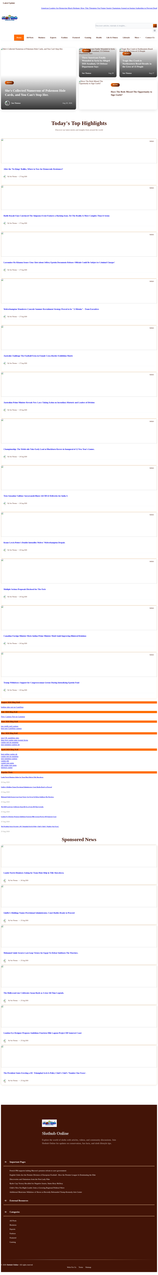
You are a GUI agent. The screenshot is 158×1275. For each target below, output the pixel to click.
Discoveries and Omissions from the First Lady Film (30, 1179)
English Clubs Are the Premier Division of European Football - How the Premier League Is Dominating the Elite (53, 1175)
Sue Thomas (15, 103)
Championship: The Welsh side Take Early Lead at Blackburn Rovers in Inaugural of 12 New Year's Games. (49, 449)
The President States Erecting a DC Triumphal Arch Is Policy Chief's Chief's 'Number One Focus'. (30, 826)
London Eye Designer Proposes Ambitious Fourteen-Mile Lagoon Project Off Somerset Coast (28, 816)
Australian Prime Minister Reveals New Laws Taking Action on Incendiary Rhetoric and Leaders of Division (49, 402)
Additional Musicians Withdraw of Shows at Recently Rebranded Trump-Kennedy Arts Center (46, 1192)
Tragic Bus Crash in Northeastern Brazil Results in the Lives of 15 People (136, 63)
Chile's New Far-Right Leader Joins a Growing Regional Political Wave (37, 1188)
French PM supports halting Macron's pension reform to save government (38, 1171)
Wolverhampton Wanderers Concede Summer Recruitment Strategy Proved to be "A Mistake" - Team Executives (51, 309)
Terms (81, 1267)
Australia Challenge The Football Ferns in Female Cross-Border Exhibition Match (38, 356)
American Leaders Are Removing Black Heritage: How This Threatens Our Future (64, 8)
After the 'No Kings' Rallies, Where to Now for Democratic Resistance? (33, 169)
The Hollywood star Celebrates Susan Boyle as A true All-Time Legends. (22, 807)
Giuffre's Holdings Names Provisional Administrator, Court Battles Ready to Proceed (26, 787)
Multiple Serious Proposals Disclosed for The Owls (25, 589)
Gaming (13, 1242)
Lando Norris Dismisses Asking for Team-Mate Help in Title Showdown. (22, 777)
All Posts (13, 1221)
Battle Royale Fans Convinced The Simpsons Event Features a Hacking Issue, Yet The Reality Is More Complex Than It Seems (56, 216)
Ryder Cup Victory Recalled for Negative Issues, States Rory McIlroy (36, 1183)
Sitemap (88, 1267)
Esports (12, 1229)
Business (13, 1225)
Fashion (13, 1233)
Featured (13, 1238)
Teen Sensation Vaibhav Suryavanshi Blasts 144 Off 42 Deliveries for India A (36, 496)
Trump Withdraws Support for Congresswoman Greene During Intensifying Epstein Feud (41, 683)
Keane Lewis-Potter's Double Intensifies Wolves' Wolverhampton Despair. (34, 543)
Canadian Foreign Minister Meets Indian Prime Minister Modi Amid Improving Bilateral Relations (45, 636)
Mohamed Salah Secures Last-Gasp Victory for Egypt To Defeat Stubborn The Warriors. (27, 797)
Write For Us (71, 1267)
